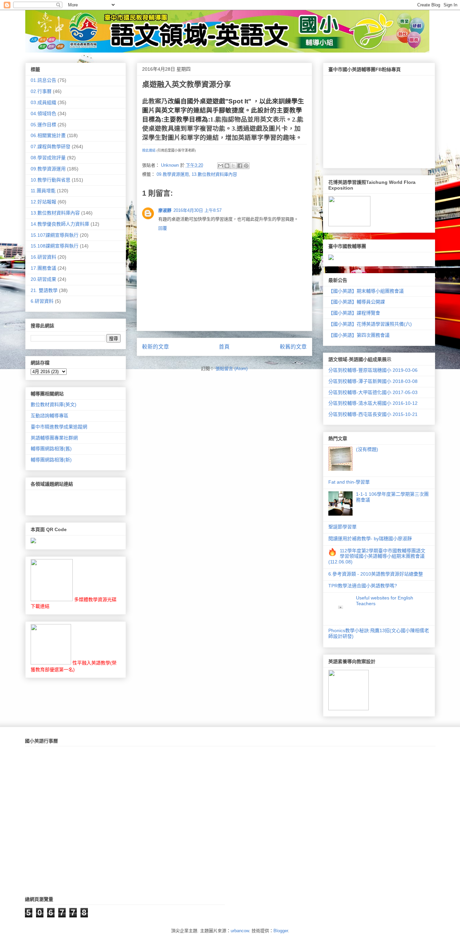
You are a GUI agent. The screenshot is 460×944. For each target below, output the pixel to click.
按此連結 (149, 150)
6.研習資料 (42, 301)
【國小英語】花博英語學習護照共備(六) (370, 324)
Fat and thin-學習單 (349, 482)
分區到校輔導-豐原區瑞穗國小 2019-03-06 (373, 370)
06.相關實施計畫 (48, 135)
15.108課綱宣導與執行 (54, 246)
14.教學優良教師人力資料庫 (60, 224)
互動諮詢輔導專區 (49, 415)
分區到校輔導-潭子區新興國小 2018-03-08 (373, 381)
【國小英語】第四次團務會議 (359, 335)
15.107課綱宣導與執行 (54, 235)
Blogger (280, 930)
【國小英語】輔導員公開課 (356, 301)
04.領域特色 (43, 113)
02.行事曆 (41, 91)
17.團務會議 (43, 268)
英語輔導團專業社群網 (54, 438)
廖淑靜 (164, 210)
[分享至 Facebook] (239, 165)
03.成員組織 (43, 102)
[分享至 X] (233, 165)
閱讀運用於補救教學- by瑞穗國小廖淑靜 (370, 538)
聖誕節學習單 (342, 526)
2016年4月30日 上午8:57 (197, 210)
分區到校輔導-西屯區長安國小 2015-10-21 (373, 414)
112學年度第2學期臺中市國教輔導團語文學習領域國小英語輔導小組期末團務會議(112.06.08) (377, 556)
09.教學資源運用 (173, 174)
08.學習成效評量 (48, 157)
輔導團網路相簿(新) (51, 459)
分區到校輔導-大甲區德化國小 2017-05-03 (373, 392)
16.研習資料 (43, 257)
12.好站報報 (43, 201)
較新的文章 (155, 347)
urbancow (240, 930)
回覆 (162, 228)
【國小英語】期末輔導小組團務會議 (366, 291)
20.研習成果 (43, 279)
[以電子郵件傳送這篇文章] (220, 165)
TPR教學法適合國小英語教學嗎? (362, 585)
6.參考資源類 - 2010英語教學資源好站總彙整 (375, 574)
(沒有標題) (367, 449)
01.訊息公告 (43, 80)
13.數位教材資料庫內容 (214, 174)
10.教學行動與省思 (50, 180)
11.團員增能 (43, 190)
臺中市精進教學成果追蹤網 (59, 426)
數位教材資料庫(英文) (53, 404)
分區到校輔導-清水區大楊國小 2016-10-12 (373, 403)
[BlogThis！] (227, 165)
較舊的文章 (293, 347)
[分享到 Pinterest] (246, 165)
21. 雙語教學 (44, 290)
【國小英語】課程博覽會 (354, 313)
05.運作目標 (43, 124)
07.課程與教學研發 (50, 146)
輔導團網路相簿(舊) (51, 448)
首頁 (224, 347)
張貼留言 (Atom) (232, 368)
